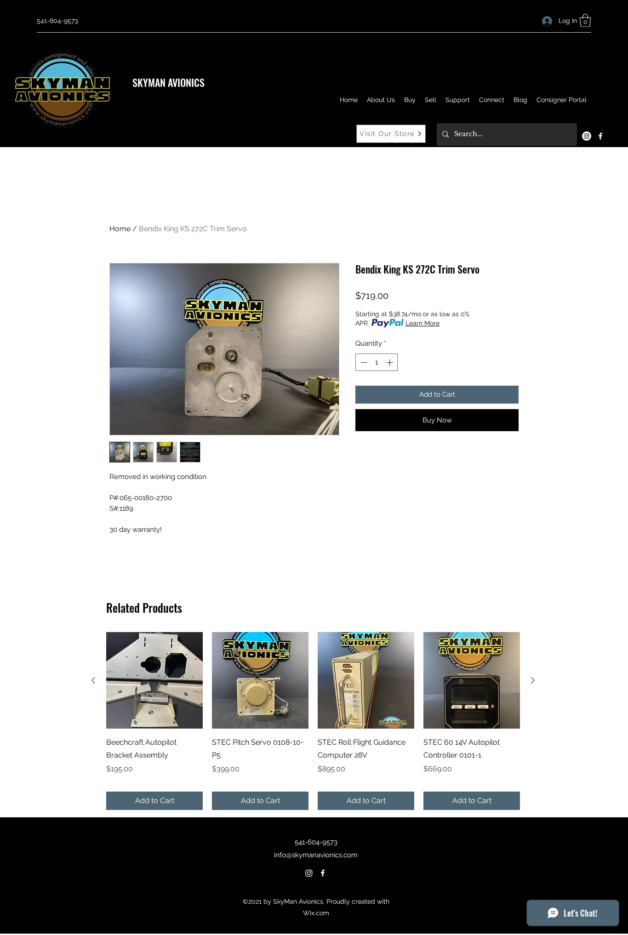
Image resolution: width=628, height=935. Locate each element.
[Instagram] (586, 136)
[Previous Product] (93, 680)
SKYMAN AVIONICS (168, 82)
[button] (585, 20)
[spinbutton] (376, 362)
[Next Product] (532, 680)
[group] (313, 721)
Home (120, 228)
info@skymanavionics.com (316, 855)
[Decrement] (363, 362)
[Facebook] (600, 136)
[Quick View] (154, 680)
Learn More (422, 323)
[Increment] (390, 362)
